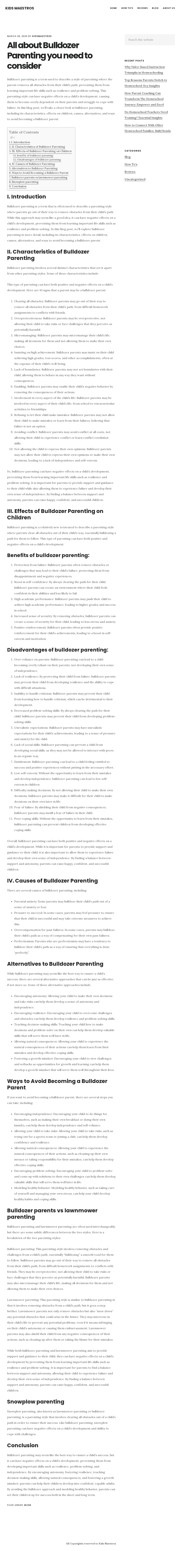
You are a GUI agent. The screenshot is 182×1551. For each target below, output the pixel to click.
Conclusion (19, 186)
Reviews (130, 171)
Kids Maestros (19, 8)
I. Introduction (20, 142)
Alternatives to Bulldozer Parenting (35, 168)
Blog (27, 1505)
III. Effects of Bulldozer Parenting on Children (42, 151)
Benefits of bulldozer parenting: (35, 155)
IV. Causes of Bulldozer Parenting (33, 164)
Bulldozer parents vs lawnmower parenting (39, 177)
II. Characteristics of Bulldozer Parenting (38, 146)
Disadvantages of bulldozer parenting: (39, 159)
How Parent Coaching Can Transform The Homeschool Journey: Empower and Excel (144, 98)
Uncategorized (135, 179)
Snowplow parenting (25, 182)
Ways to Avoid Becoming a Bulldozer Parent (40, 172)
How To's (131, 164)
